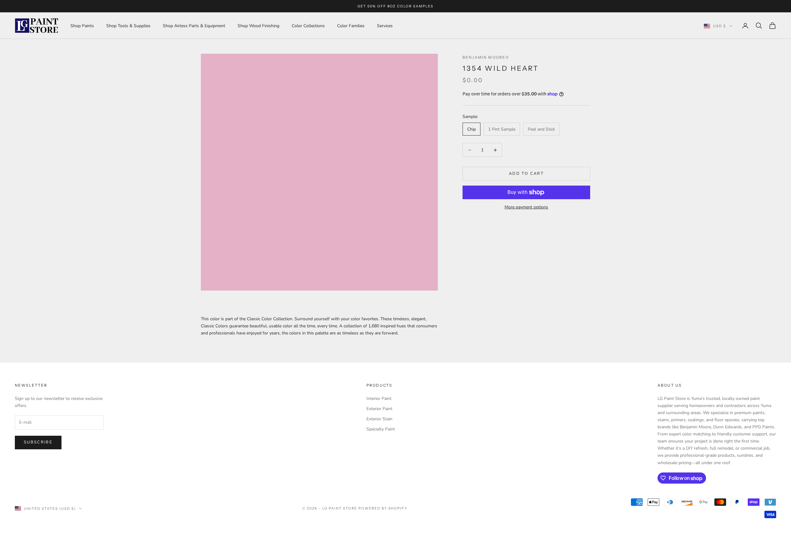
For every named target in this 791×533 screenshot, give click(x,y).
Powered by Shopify (383, 508)
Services (385, 26)
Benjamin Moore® (486, 57)
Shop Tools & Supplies (128, 26)
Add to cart (526, 173)
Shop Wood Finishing (258, 26)
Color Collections (308, 26)
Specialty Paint (380, 429)
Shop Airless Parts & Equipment (194, 26)
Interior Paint (378, 398)
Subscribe (38, 442)
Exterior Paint (379, 409)
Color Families (351, 26)
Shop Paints (82, 26)
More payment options (526, 207)
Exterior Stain (379, 419)
